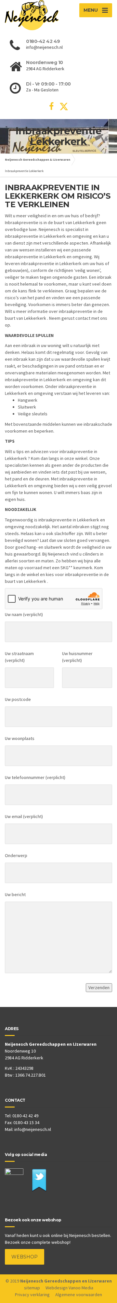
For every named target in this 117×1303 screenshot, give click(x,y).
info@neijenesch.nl (32, 1129)
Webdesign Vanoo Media (69, 1288)
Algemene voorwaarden (78, 1294)
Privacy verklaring (32, 1294)
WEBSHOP (24, 1257)
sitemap (32, 1288)
